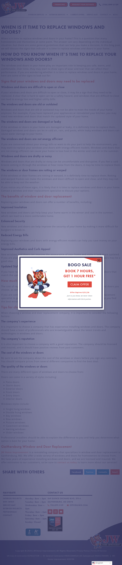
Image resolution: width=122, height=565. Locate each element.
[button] (98, 260)
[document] (61, 282)
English (99, 563)
